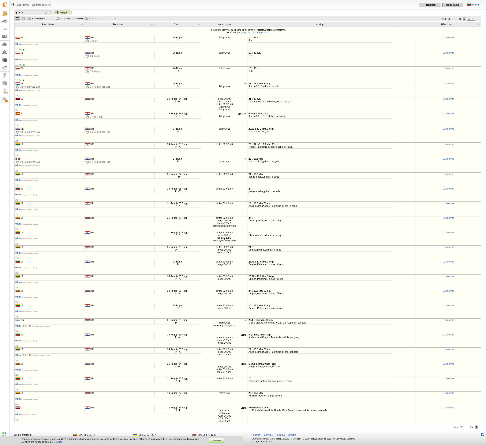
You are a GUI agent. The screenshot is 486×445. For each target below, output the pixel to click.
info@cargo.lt (24, 435)
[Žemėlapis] (4, 44)
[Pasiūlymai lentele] (17, 18)
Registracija (452, 5)
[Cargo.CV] (4, 91)
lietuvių (476, 4)
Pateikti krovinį (43, 5)
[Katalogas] (4, 60)
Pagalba (256, 435)
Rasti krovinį (22, 5)
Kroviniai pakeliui (98, 18)
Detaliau (58, 442)
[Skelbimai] (4, 68)
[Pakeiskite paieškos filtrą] (46, 13)
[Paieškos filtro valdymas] (50, 13)
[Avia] (4, 29)
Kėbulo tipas (38, 18)
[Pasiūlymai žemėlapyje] (24, 18)
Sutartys (292, 435)
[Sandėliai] (4, 99)
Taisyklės (268, 435)
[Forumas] (4, 52)
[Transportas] (4, 37)
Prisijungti (430, 5)
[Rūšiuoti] (82, 24)
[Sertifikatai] (4, 83)
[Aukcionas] (4, 75)
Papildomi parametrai (72, 18)
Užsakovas (448, 37)
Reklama (280, 435)
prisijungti (242, 32)
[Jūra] (4, 21)
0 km (18, 44)
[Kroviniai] (4, 13)
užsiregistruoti (260, 32)
